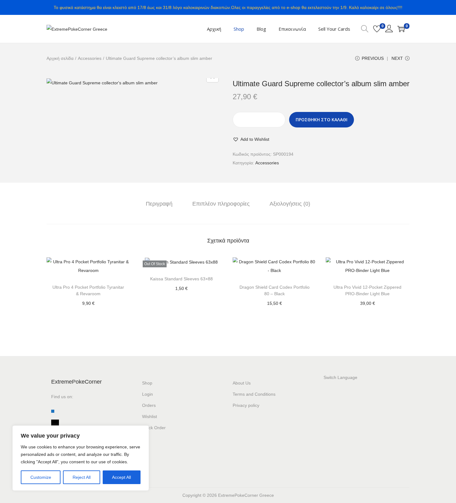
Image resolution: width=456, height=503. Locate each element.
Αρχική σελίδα (60, 58)
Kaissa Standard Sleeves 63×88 (181, 278)
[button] (251, 139)
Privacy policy (246, 405)
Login (147, 394)
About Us (242, 383)
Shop (147, 383)
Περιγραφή (159, 204)
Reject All (82, 477)
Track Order (154, 427)
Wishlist (149, 416)
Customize (40, 477)
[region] (80, 458)
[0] (377, 29)
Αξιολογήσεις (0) (290, 204)
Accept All (121, 477)
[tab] (159, 203)
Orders (149, 405)
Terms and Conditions (254, 394)
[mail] (55, 422)
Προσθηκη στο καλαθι (321, 119)
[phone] (52, 410)
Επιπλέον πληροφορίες (221, 204)
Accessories (89, 58)
